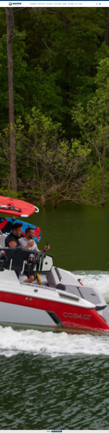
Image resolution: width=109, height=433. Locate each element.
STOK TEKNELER (49, 3)
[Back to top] (105, 429)
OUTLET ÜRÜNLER (57, 3)
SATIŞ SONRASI (71, 3)
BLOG (76, 3)
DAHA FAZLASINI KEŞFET (56, 431)
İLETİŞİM (80, 3)
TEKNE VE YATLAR (41, 3)
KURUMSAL (64, 3)
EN (97, 5)
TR (97, 3)
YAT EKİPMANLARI (33, 3)
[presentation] (2, 219)
